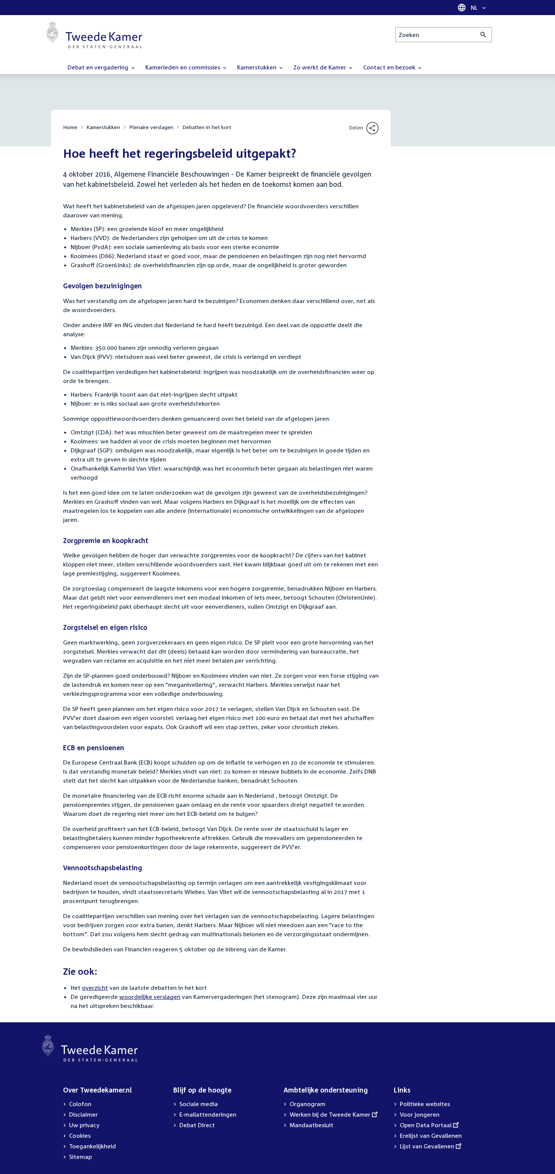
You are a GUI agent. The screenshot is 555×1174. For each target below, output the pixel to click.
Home (70, 127)
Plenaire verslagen (151, 127)
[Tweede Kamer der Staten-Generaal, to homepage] (94, 34)
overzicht (95, 987)
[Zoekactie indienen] (483, 34)
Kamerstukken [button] (257, 67)
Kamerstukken (103, 127)
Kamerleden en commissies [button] (183, 67)
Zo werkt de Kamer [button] (320, 67)
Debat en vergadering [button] (99, 67)
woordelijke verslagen (149, 996)
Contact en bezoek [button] (390, 67)
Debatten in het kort (206, 127)
